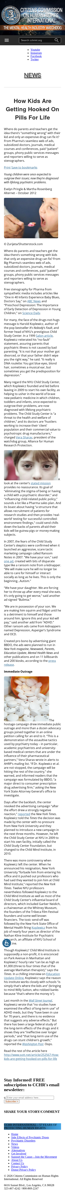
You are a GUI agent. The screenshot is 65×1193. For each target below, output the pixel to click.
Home (14, 1134)
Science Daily (31, 313)
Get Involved (18, 1153)
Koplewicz (38, 928)
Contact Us (17, 1163)
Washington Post (32, 1044)
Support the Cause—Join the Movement (34, 1156)
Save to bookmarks (24, 167)
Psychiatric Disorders (23, 1140)
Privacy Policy (19, 1166)
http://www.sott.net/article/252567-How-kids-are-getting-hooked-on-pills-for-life (31, 1057)
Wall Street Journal (40, 1001)
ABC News (34, 301)
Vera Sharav (24, 437)
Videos (15, 1147)
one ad (8, 561)
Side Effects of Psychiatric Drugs (30, 1137)
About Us (16, 1160)
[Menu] (9, 40)
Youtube (35, 49)
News (32, 74)
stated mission (41, 483)
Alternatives (18, 1150)
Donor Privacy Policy (23, 1169)
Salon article (44, 336)
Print (7, 167)
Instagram (36, 52)
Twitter (35, 59)
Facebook (36, 56)
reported (24, 814)
